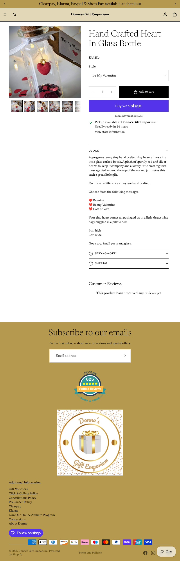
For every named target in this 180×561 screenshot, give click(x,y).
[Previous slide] (13, 62)
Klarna (13, 510)
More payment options (128, 116)
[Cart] (175, 14)
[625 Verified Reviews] (90, 404)
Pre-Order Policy (20, 502)
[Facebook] (145, 553)
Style (92, 66)
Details (94, 151)
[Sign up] (124, 356)
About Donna (18, 523)
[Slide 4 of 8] (54, 106)
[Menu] (5, 14)
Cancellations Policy (22, 498)
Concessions (17, 519)
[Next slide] (76, 62)
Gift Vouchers (18, 489)
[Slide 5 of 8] (67, 106)
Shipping (101, 263)
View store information (110, 132)
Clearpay (15, 506)
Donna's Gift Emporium (33, 551)
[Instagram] (153, 553)
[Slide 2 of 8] (29, 106)
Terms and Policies (90, 553)
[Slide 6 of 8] (80, 106)
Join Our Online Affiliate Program (32, 515)
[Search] (14, 14)
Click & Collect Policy (23, 493)
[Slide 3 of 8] (42, 106)
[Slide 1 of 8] (16, 106)
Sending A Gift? (106, 253)
